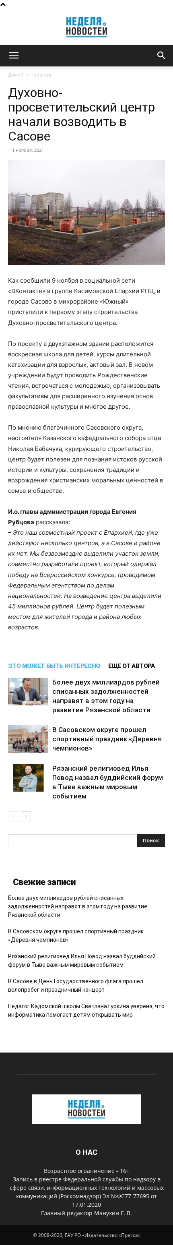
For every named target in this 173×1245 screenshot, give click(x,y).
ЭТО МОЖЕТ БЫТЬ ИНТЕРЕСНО (54, 666)
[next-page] (26, 816)
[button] (14, 55)
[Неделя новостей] (86, 27)
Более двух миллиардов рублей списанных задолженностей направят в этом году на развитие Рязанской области (77, 906)
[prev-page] (13, 816)
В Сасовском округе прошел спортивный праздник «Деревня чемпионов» (107, 739)
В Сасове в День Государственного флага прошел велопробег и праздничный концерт (75, 985)
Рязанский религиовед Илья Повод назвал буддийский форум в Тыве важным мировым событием (82, 960)
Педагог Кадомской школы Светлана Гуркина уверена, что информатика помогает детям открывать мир (86, 1010)
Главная (41, 74)
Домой (16, 74)
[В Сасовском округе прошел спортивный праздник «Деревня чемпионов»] (28, 739)
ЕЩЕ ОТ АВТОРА (131, 666)
